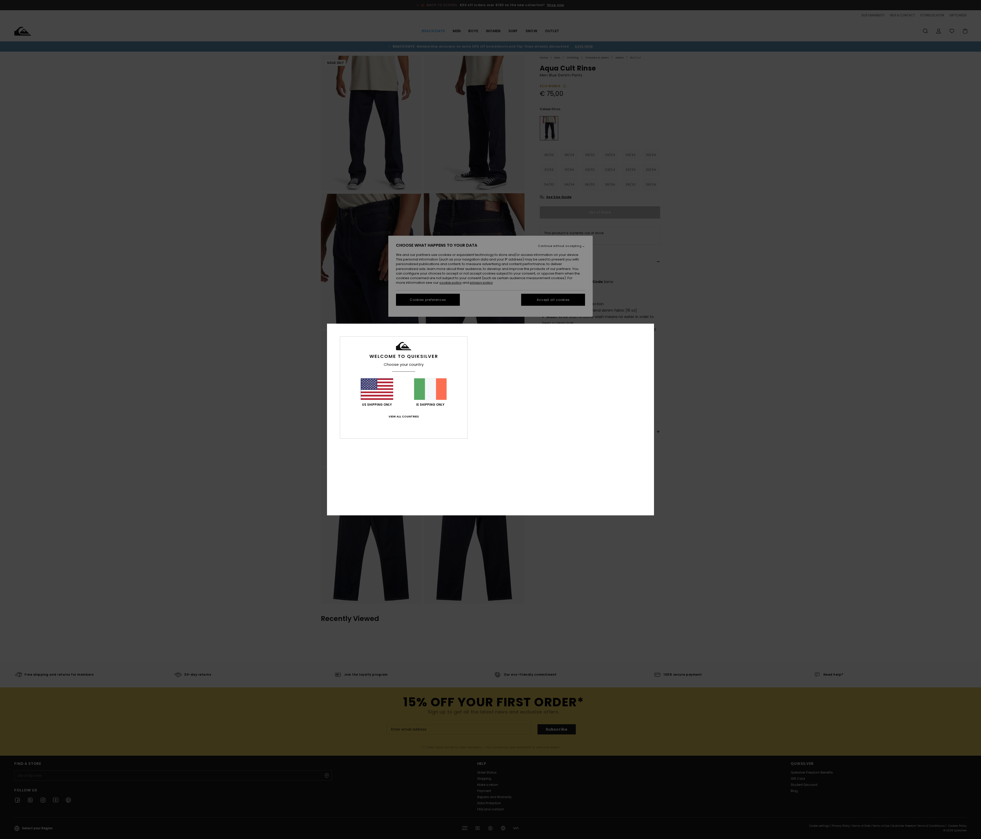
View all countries (404, 416)
